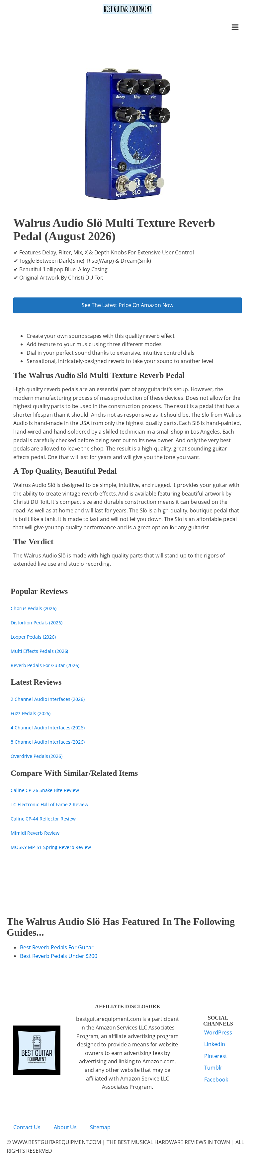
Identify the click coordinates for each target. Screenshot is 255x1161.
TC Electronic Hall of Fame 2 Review (49, 804)
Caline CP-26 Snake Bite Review (45, 790)
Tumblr (213, 1067)
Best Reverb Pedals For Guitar (57, 947)
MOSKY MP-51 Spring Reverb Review (51, 847)
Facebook (216, 1079)
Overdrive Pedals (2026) (36, 756)
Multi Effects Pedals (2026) (39, 651)
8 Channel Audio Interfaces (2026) (48, 742)
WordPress (218, 1032)
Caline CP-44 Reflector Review (43, 819)
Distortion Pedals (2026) (36, 622)
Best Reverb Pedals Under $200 (58, 956)
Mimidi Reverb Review (35, 833)
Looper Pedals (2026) (33, 637)
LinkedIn (214, 1044)
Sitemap (100, 1127)
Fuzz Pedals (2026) (30, 713)
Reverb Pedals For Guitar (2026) (45, 665)
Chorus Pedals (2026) (33, 608)
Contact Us (27, 1127)
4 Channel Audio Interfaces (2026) (48, 727)
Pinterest (215, 1056)
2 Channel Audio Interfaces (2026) (48, 699)
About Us (65, 1127)
